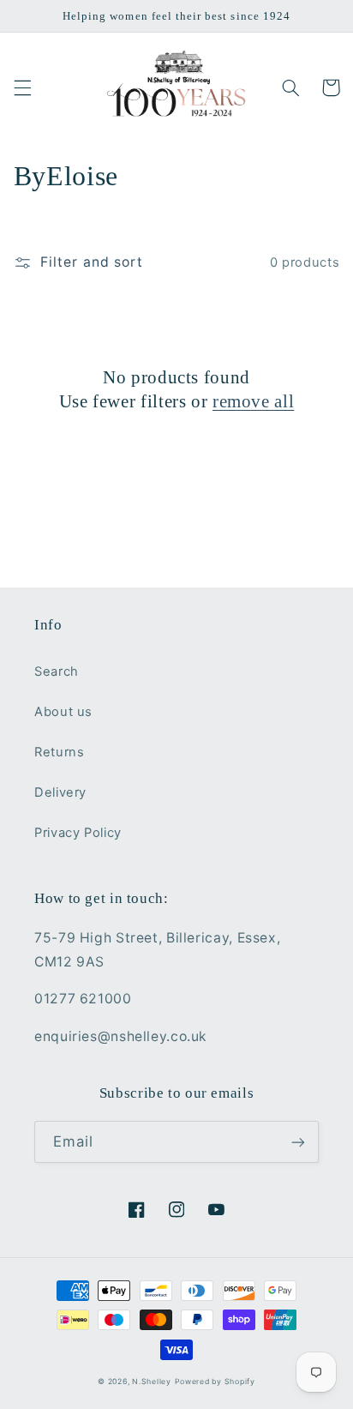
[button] (22, 87)
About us (63, 712)
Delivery (60, 792)
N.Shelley (151, 1381)
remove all (253, 401)
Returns (59, 752)
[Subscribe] (298, 1142)
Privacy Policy (78, 832)
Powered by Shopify (215, 1381)
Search (56, 671)
